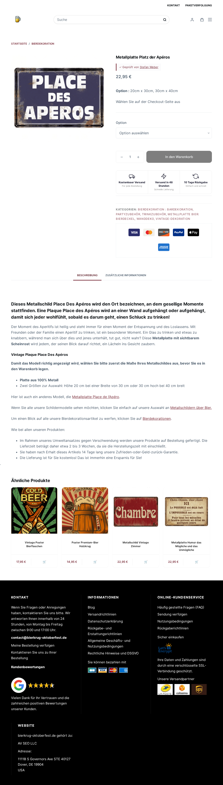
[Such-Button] (164, 19)
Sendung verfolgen (172, 614)
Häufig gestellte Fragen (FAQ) (180, 607)
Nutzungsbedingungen (175, 621)
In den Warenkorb (179, 157)
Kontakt (173, 5)
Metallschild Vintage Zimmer (136, 544)
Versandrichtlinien (102, 614)
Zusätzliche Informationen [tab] (125, 275)
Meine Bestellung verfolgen (32, 645)
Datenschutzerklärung (105, 621)
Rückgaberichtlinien (173, 628)
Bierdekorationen (157, 418)
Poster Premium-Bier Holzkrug (85, 544)
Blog (91, 607)
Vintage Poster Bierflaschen (34, 544)
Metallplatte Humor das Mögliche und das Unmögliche (186, 546)
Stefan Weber (149, 67)
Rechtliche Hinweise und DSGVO (113, 653)
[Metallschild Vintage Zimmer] (136, 510)
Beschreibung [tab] (87, 275)
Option (121, 123)
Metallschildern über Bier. (191, 407)
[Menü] (210, 20)
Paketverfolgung (198, 5)
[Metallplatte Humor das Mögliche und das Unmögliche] (186, 510)
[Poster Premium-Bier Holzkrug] (85, 510)
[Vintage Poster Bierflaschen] (34, 510)
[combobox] (109, 19)
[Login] (192, 19)
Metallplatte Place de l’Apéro (95, 397)
